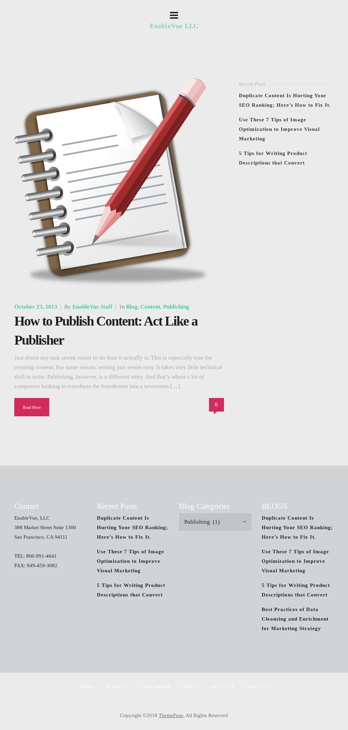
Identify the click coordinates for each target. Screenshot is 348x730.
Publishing (176, 306)
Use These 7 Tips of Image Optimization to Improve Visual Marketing (279, 129)
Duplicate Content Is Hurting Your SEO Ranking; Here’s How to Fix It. (132, 527)
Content (150, 306)
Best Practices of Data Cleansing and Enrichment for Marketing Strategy (295, 619)
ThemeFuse (171, 715)
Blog (132, 306)
